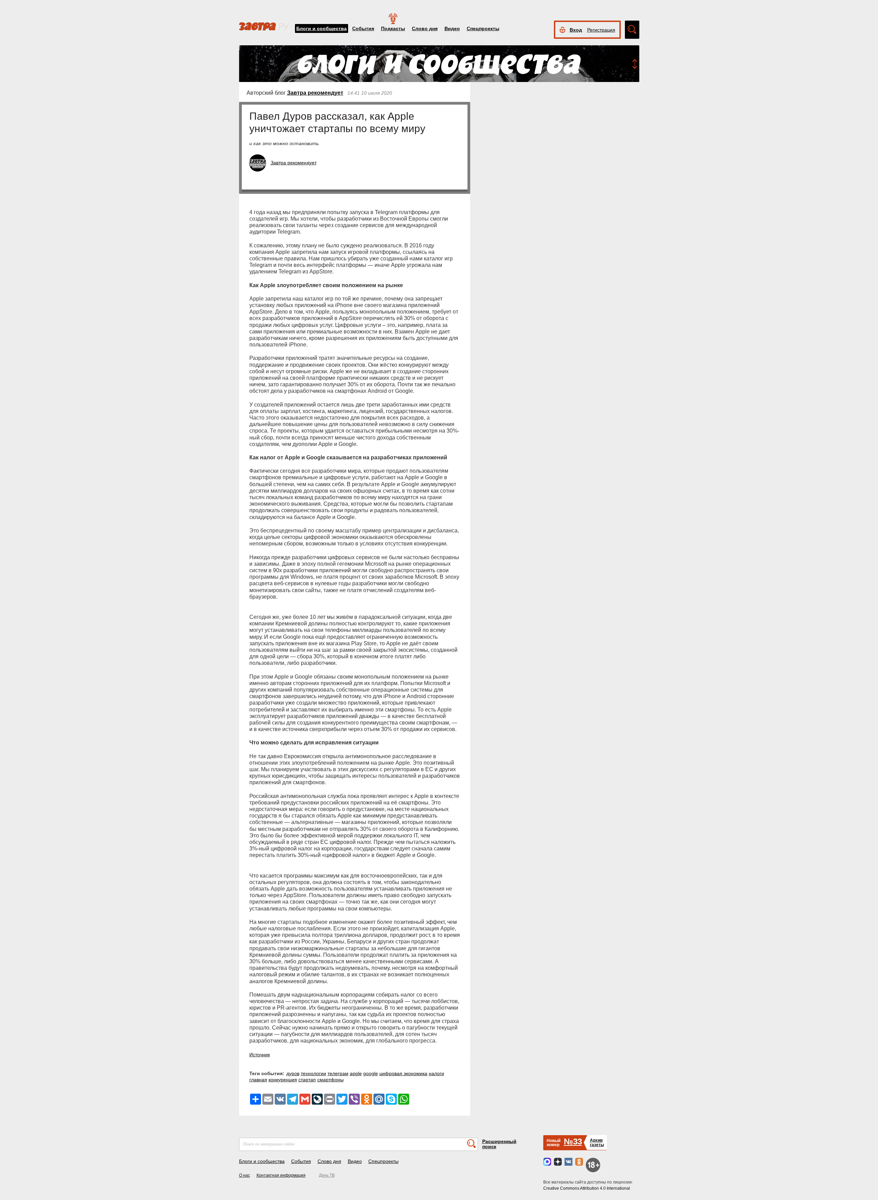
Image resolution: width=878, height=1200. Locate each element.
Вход (576, 30)
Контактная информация (281, 1175)
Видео (452, 28)
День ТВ (327, 1175)
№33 (573, 1141)
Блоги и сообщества (321, 28)
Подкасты (393, 28)
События (363, 28)
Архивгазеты (597, 1142)
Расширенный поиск (499, 1144)
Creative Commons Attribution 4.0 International (586, 1188)
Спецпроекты (483, 28)
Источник (259, 1054)
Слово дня (425, 28)
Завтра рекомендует (315, 93)
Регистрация (601, 30)
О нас (244, 1175)
